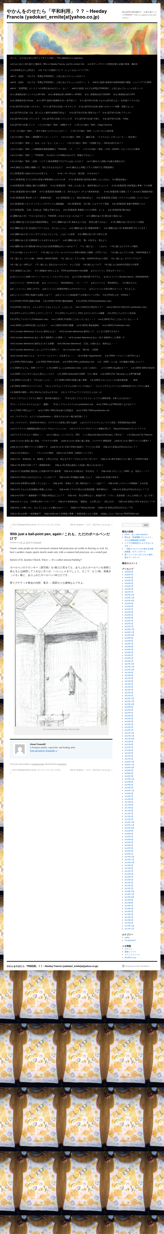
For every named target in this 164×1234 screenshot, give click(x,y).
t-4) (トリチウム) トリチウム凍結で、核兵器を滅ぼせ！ (36, 398)
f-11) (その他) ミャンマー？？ (24, 252)
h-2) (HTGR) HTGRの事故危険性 (58, 300)
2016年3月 (129, 848)
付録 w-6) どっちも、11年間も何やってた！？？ (32, 501)
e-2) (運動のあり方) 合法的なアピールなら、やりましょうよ (38, 227)
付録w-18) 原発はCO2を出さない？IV (115, 507)
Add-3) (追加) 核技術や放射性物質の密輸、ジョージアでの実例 (122, 82)
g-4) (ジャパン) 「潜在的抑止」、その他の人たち (114, 282)
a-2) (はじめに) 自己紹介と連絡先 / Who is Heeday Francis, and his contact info (47, 63)
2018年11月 (129, 790)
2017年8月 (129, 805)
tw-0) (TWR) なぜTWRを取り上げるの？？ (116, 404)
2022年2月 (129, 727)
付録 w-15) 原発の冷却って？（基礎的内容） (31, 464)
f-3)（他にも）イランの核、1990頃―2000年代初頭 (34, 258)
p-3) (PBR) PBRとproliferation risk (78, 361)
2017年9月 (129, 802)
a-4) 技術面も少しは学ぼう (22, 69)
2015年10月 (129, 862)
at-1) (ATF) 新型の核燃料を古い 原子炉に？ (57, 100)
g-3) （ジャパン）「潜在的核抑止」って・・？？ (65, 282)
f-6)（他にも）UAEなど (21, 264)
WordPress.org (130, 957)
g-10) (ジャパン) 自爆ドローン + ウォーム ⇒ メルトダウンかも (39, 276)
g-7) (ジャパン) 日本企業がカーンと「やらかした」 (113, 288)
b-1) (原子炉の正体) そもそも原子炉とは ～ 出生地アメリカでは (109, 100)
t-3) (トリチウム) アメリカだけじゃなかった (81, 392)
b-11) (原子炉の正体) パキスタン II (60, 106)
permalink (62, 764)
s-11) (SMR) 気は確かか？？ (114, 367)
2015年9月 (129, 865)
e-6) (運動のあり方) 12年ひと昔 (92, 234)
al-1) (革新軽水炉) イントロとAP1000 (27, 94)
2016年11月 (129, 825)
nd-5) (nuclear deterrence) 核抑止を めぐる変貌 (32, 343)
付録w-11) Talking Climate (83, 507)
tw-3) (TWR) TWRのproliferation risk (93, 410)
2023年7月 (129, 678)
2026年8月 (129, 571)
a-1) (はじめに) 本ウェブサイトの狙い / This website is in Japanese (51, 57)
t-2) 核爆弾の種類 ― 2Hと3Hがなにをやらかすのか (34, 392)
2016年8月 (129, 833)
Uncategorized (37, 764)
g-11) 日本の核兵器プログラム (86, 276)
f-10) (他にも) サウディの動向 (124, 246)
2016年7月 (129, 836)
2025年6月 (129, 612)
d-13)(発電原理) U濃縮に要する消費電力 (28, 185)
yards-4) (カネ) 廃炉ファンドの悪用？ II (28, 446)
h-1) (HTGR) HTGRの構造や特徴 (25, 300)
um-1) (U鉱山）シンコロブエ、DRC (63, 434)
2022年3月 (129, 724)
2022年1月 (129, 730)
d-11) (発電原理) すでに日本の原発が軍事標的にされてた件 (37, 179)
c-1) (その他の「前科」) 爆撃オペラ (54, 124)
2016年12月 (129, 822)
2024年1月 (129, 661)
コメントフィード (132, 954)
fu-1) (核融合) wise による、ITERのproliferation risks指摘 (61, 270)
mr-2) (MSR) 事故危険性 (88, 325)
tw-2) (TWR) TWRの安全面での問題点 (55, 410)
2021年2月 (129, 756)
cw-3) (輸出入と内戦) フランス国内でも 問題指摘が (90, 167)
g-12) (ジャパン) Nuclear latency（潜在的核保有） (127, 276)
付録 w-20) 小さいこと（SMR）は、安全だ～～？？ (125, 471)
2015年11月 (129, 859)
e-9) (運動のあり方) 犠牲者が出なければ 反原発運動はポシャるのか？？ (43, 246)
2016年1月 (129, 853)
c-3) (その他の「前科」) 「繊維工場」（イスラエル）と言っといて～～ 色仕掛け (99, 136)
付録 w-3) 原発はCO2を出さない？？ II (130, 489)
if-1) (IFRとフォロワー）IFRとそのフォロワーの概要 (79, 313)
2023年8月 (129, 675)
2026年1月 (129, 592)
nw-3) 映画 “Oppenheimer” (90, 355)
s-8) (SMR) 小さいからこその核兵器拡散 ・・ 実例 (113, 379)
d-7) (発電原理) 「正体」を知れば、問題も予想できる (35, 209)
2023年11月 (129, 666)
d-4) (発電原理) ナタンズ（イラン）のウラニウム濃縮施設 (37, 203)
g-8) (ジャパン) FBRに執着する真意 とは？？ (31, 294)
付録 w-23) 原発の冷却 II (107, 477)
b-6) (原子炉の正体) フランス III (57, 118)
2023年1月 (129, 695)
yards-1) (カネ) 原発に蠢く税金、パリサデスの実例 (34, 440)
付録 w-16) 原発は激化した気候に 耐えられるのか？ (79, 464)
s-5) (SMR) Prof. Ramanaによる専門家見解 (121, 373)
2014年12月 (129, 891)
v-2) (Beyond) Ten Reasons (139, 434)
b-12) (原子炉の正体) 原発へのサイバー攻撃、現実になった (106, 106)
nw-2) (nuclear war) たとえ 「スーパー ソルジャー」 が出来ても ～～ (42, 355)
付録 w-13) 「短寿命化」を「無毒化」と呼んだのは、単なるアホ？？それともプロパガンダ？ (54, 458)
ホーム (13, 57)
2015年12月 (129, 856)
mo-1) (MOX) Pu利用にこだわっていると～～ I (73, 319)
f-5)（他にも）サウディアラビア (126, 258)
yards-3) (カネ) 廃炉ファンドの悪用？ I (133, 440)
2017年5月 (129, 810)
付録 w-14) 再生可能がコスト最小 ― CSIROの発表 (124, 458)
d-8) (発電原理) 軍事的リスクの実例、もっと (84, 209)
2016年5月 (129, 842)
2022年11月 (129, 701)
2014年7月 (129, 905)
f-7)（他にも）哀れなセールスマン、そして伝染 (57, 264)
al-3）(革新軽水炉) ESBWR (97, 94)
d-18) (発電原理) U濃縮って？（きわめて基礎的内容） (129, 191)
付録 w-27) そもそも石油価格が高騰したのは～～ (33, 489)
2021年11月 (129, 735)
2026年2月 (129, 589)
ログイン (128, 948)
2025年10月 (129, 600)
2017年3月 (129, 813)
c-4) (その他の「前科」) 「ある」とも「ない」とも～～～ (37, 142)
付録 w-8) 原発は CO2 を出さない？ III (137, 501)
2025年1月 (129, 626)
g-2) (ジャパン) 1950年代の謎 (24, 282)
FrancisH (37, 542)
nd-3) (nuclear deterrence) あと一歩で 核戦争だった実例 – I (37, 337)
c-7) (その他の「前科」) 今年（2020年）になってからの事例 (111, 148)
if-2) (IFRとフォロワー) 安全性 (122, 313)
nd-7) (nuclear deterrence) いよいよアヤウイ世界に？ (35, 349)
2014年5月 (129, 911)
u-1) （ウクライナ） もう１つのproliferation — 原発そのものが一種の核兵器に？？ (48, 416)
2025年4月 (129, 617)
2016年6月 (129, 839)
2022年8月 (129, 710)
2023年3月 (129, 689)
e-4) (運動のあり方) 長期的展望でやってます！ (126, 227)
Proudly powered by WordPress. (137, 966)
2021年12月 (129, 733)
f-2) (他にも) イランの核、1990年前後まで (131, 252)
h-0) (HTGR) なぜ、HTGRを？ (117, 294)
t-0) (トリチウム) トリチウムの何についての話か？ (69, 385)
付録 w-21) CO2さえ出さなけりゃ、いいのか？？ (33, 477)
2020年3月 (129, 776)
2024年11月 (129, 632)
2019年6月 (129, 784)
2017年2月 (129, 816)
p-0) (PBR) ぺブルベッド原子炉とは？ (122, 355)
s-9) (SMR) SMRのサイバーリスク (26, 385)
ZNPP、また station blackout (136, 534)
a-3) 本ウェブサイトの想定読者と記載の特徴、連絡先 (113, 63)
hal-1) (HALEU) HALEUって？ (89, 306)
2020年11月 (129, 764)
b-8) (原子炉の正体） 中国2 (115, 118)
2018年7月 (129, 796)
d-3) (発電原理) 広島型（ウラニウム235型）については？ (123, 197)
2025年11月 (129, 597)
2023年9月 (129, 672)
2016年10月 (129, 828)
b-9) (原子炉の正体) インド (22, 124)
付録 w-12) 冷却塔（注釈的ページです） (75, 452)
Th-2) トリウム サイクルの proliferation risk (73, 404)
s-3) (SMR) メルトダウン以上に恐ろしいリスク (32, 373)
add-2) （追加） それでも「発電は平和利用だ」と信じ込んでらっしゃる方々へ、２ (50, 82)
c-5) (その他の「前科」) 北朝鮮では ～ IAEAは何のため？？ (95, 142)
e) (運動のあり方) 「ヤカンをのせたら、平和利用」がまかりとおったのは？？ (46, 215)
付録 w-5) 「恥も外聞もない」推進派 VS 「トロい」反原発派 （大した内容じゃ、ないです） (111, 495)
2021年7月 (129, 747)
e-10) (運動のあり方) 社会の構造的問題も (29, 221)
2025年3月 (129, 620)
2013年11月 (129, 928)
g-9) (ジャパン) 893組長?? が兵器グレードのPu (78, 294)
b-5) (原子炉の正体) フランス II (24, 118)
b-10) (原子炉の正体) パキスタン (25, 106)
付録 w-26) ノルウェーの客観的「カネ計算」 (129, 483)
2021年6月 (129, 750)
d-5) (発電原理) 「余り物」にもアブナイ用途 (88, 203)
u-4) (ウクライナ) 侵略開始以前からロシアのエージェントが (38, 428)
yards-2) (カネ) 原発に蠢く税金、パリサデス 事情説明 (86, 440)
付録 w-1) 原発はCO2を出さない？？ (120, 446)
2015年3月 (129, 882)
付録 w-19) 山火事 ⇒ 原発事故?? (25, 513)
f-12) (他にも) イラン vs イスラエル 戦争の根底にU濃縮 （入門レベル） (74, 252)
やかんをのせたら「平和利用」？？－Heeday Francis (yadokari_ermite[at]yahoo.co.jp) (57, 13)
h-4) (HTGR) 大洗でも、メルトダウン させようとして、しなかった (41, 306)
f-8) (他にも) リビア (92, 264)
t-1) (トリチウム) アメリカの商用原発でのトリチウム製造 (122, 385)
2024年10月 (129, 635)
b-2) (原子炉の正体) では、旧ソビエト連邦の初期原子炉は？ (38, 112)
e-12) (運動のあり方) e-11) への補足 (127, 221)
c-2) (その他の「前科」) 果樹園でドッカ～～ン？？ (34, 136)
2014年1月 (129, 923)
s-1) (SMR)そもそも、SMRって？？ (27, 367)
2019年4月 (129, 787)
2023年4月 (129, 687)
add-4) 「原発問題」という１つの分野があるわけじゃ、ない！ (39, 88)
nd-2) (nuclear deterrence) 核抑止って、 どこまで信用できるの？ (89, 331)
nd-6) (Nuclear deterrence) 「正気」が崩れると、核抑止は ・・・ (87, 343)
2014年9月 (129, 900)
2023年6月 (129, 681)
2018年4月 (129, 799)
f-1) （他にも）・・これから (94, 246)
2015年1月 (129, 888)
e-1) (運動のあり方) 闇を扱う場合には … (105, 215)
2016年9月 (129, 830)
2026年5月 (129, 580)
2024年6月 (129, 646)
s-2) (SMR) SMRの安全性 (143, 367)
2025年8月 (129, 606)
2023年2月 (129, 692)
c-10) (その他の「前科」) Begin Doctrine (93, 124)
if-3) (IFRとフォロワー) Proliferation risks (29, 319)
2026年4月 (129, 583)
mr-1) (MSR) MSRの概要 (62, 325)
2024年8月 (129, 640)
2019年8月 (129, 782)
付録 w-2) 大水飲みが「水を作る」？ (81, 471)
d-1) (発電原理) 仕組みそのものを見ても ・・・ (32, 173)
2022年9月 (129, 707)
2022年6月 (129, 715)
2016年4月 (129, 845)
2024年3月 (129, 655)
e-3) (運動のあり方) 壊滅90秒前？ (85, 227)
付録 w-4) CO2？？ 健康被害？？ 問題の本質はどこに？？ (37, 495)
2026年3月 (129, 586)
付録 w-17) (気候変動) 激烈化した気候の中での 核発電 (35, 471)
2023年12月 (129, 663)
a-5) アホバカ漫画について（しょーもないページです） (64, 69)
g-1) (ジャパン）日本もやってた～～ (108, 270)
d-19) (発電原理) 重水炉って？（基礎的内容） (31, 197)
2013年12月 (129, 925)
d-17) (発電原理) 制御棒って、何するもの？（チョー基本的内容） (70, 191)
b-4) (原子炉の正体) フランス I (117, 112)
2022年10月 (129, 704)
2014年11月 (129, 894)
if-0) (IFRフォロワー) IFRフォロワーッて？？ (31, 313)
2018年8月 (129, 793)
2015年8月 (129, 868)
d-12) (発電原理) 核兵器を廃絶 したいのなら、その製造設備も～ (98, 179)
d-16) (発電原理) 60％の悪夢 (23, 191)
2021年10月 (129, 738)
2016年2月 (129, 851)
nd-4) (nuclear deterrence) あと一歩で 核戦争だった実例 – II (96, 337)
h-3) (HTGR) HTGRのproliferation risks (93, 300)
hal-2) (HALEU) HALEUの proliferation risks (127, 306)
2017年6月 (129, 807)
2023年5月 (129, 684)
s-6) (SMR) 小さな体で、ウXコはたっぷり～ (31, 379)
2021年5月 (129, 753)
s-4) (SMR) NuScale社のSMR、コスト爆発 (77, 373)
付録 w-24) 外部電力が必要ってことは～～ (30, 483)
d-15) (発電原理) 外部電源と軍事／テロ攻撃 (132, 185)
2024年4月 (129, 652)
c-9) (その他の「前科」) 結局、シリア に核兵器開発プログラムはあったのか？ (47, 161)
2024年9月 (129, 638)
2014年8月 (129, 902)
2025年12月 (129, 594)
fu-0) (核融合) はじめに (21, 270)
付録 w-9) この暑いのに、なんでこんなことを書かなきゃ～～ (38, 507)
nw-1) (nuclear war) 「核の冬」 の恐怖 (80, 349)
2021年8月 (129, 744)
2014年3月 (129, 917)
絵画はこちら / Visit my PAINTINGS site (120, 513)
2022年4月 (129, 721)
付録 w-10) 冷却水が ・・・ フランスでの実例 (31, 452)
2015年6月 (129, 874)
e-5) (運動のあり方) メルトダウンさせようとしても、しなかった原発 (42, 234)
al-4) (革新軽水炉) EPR (124, 94)
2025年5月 (129, 615)
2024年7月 (129, 643)
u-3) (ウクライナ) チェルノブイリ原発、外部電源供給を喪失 (108, 422)
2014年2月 (129, 920)
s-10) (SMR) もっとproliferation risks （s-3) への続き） (72, 367)
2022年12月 (129, 698)
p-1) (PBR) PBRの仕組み (21, 361)
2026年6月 (129, 577)
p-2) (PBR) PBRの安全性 (48, 361)
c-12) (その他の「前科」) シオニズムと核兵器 (92, 130)
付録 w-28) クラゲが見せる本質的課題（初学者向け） (84, 489)
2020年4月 (129, 773)
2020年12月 (129, 761)
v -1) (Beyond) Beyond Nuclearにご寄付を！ (103, 434)
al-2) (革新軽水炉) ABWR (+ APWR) (65, 94)
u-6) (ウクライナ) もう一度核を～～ (26, 434)
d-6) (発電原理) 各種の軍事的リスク (128, 203)
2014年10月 (129, 897)
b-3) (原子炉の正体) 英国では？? (85, 112)
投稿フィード (130, 951)
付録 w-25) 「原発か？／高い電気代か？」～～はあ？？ (79, 483)
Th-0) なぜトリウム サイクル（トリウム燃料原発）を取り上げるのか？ (98, 398)
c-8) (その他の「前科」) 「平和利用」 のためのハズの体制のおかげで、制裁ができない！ (52, 155)
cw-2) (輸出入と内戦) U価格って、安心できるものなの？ (36, 167)
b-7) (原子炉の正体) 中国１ (87, 118)
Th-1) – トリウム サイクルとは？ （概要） (30, 404)
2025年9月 (129, 603)
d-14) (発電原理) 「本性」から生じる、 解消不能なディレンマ (79, 185)
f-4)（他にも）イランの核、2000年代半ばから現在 (84, 258)
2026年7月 (129, 574)
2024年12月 (129, 629)
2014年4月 (129, 914)
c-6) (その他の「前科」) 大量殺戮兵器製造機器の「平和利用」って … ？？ (45, 148)
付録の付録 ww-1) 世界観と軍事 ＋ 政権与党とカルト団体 (71, 513)
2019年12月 (129, 779)
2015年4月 (129, 879)
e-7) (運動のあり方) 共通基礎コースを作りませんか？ (35, 240)
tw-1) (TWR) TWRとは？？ (22, 410)
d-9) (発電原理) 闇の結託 (119, 209)
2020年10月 (129, 767)
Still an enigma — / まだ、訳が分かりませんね (91, 524)
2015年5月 (129, 876)
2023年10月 (129, 669)
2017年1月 (129, 819)
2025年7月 (129, 609)
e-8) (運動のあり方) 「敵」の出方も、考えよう (85, 240)
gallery (127, 937)
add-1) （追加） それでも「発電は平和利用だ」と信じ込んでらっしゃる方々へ (47, 76)
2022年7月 (129, 712)
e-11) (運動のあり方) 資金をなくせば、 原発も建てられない (80, 221)
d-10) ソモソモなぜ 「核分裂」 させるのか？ (79, 173)
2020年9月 (129, 770)
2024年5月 (129, 649)
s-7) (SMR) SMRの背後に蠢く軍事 (71, 379)
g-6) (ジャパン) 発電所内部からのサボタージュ (64, 288)
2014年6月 (129, 908)
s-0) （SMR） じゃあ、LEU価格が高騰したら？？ (121, 361)
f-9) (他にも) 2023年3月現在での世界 (122, 264)
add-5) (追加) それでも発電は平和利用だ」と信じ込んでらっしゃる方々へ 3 (107, 88)
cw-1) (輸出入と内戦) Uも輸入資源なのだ (106, 161)
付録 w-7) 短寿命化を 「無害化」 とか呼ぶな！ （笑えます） (86, 501)
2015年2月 (129, 885)
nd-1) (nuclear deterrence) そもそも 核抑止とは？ (33, 331)
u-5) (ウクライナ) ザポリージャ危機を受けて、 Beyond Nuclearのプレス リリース (108, 428)
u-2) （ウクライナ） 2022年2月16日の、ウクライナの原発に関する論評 (43, 422)
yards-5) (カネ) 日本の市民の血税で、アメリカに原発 (75, 446)
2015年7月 (129, 871)
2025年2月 (129, 623)
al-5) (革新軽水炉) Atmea (21, 100)
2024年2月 (129, 658)
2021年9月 (129, 741)
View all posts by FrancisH (43, 750)
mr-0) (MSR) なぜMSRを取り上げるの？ (29, 325)
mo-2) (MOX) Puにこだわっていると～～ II (119, 319)
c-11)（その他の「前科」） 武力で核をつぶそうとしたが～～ (39, 130)
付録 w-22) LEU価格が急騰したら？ (75, 477)
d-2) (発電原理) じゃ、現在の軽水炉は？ (74, 197)
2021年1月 (129, 758)
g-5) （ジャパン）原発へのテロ (24, 288)
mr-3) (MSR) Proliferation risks (116, 325)
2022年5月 (129, 718)
